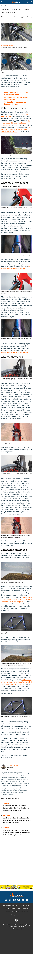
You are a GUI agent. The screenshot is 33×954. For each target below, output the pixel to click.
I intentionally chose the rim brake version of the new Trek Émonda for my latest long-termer (16, 599)
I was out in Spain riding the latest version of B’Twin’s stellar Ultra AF (16, 129)
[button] (16, 63)
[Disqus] (16, 862)
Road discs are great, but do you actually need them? (16, 93)
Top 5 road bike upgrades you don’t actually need (15, 103)
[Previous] (4, 61)
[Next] (28, 61)
